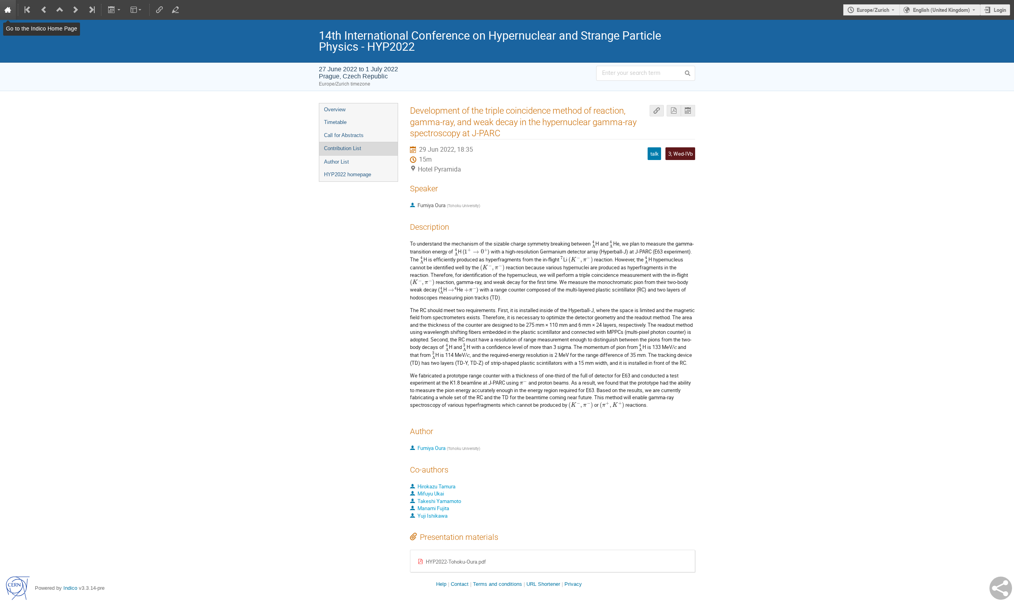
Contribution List (342, 148)
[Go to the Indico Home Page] (8, 10)
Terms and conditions (497, 584)
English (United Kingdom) (941, 9)
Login (1000, 9)
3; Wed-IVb (680, 153)
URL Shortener (543, 584)
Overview (334, 109)
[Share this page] (1000, 588)
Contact (460, 584)
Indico (70, 588)
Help (441, 584)
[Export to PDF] (674, 110)
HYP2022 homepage (347, 174)
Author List (336, 162)
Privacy (573, 584)
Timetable (335, 122)
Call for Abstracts (344, 135)
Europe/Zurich (873, 9)
